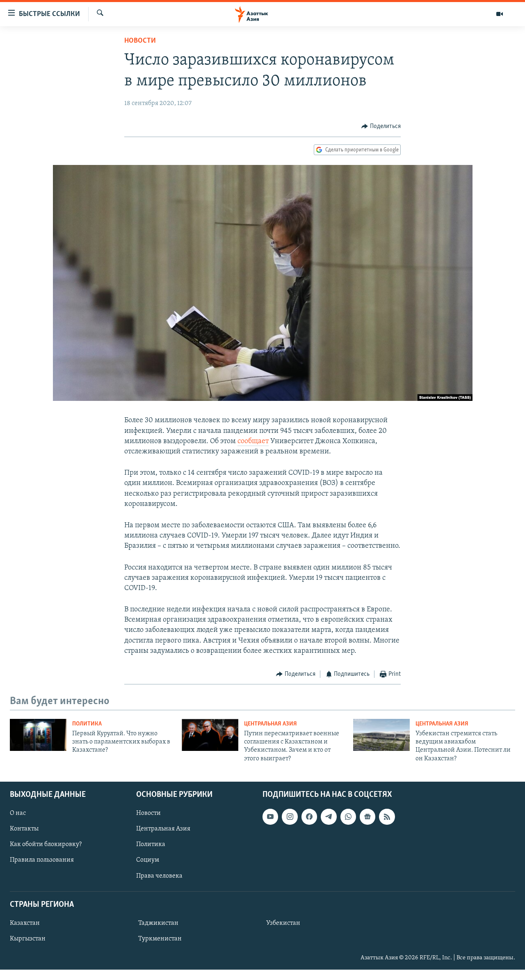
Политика (87, 724)
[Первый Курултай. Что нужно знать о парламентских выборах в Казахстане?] (38, 735)
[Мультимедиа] (499, 14)
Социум (147, 860)
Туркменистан (160, 939)
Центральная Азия (270, 724)
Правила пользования (42, 860)
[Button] (381, 126)
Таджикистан (158, 923)
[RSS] (387, 817)
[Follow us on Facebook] (309, 817)
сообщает (253, 441)
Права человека (159, 876)
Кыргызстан (28, 939)
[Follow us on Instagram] (289, 817)
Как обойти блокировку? (46, 845)
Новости (140, 41)
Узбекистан (283, 923)
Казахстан (25, 923)
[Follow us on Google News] (367, 817)
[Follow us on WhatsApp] (348, 817)
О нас (18, 813)
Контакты (24, 829)
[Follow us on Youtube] (270, 817)
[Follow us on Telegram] (328, 817)
